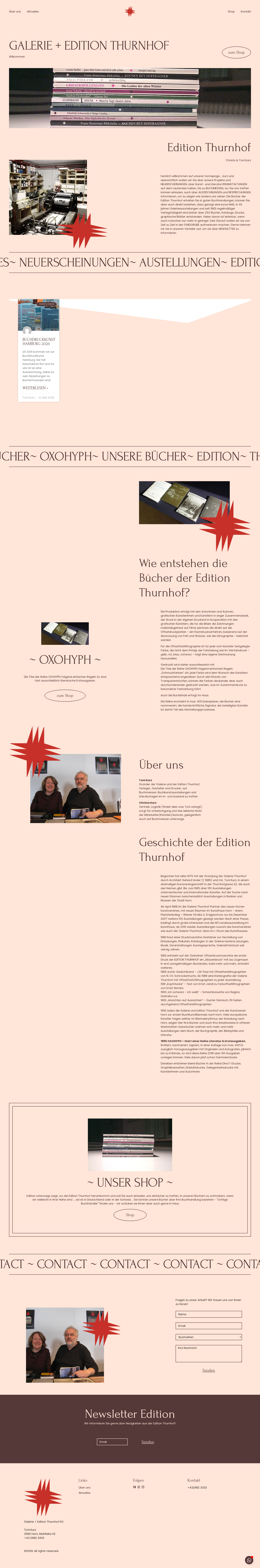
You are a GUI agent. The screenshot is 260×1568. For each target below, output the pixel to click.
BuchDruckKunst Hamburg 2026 (39, 341)
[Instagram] (142, 1487)
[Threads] (138, 1487)
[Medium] (134, 1487)
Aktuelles (33, 11)
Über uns (15, 11)
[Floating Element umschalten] (249, 1560)
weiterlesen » (35, 388)
